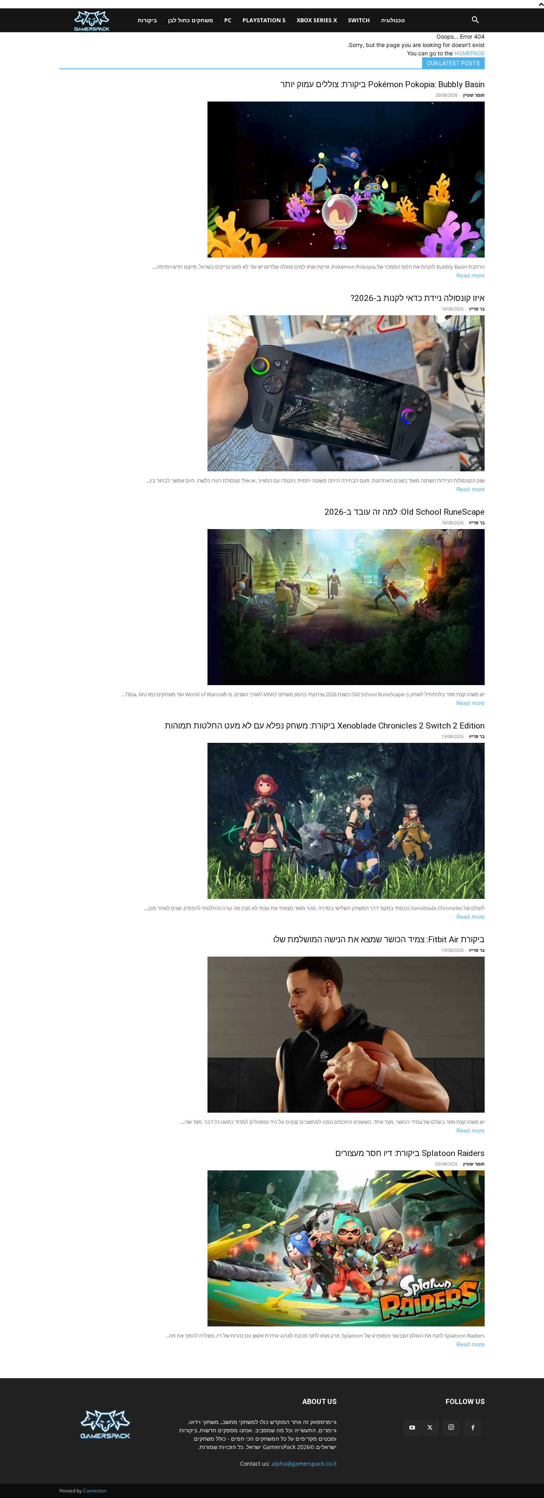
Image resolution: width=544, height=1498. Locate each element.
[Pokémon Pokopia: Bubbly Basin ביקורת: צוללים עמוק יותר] (272, 180)
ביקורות (147, 20)
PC (227, 20)
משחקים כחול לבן (190, 20)
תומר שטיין (474, 95)
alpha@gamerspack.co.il (304, 1463)
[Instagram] (451, 1428)
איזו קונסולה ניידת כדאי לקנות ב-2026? (417, 298)
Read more (470, 275)
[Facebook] (473, 1428)
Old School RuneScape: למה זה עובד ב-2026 (405, 512)
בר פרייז (477, 309)
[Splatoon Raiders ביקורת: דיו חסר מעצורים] (272, 1248)
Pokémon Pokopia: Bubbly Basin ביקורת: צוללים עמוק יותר (382, 84)
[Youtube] (412, 1428)
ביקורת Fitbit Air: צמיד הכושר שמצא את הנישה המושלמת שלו (379, 939)
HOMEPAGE (469, 53)
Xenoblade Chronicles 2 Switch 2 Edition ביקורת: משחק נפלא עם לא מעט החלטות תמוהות (325, 725)
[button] (475, 21)
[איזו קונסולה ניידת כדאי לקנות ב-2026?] (272, 393)
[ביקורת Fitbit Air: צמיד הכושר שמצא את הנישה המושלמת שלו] (272, 1035)
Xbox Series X (317, 20)
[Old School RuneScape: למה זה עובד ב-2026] (272, 607)
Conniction (94, 1490)
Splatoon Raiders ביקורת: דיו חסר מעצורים (410, 1153)
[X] (430, 1428)
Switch (359, 20)
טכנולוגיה (393, 20)
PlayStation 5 (264, 20)
